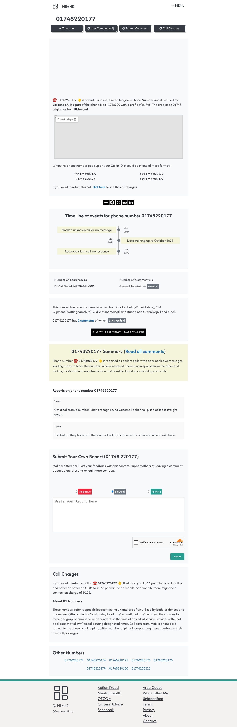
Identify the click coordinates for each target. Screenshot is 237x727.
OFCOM (104, 698)
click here (99, 187)
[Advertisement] (118, 69)
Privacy (149, 709)
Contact (149, 721)
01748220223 (141, 668)
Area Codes (152, 687)
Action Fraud (108, 687)
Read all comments (144, 351)
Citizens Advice (110, 704)
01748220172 (74, 660)
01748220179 (96, 668)
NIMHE (68, 6)
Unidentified (153, 698)
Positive (156, 491)
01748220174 (96, 660)
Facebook (106, 709)
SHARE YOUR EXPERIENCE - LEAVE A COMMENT (118, 332)
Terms (148, 704)
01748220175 (118, 660)
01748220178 (163, 660)
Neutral (120, 491)
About (148, 715)
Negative (85, 491)
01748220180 (118, 668)
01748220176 (141, 660)
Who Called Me (155, 693)
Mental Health (109, 693)
